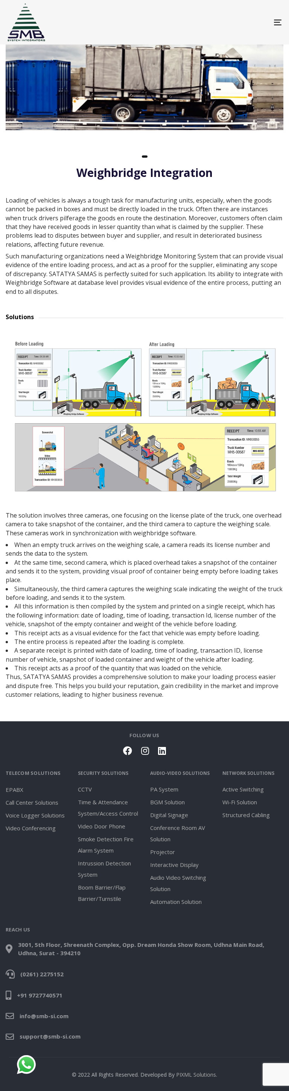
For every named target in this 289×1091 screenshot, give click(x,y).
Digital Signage (169, 815)
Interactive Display (174, 864)
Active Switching (243, 789)
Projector (162, 852)
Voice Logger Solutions (35, 815)
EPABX (14, 789)
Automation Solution (176, 901)
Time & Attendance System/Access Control (108, 807)
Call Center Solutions (32, 802)
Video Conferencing (31, 828)
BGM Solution (167, 802)
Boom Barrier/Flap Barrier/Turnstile (102, 893)
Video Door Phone (101, 826)
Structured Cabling (246, 815)
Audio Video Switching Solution (178, 883)
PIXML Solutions (196, 1074)
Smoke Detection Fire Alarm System (106, 844)
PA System (164, 789)
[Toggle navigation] (235, 22)
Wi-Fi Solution (239, 802)
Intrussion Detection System (104, 868)
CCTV (85, 789)
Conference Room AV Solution (177, 833)
